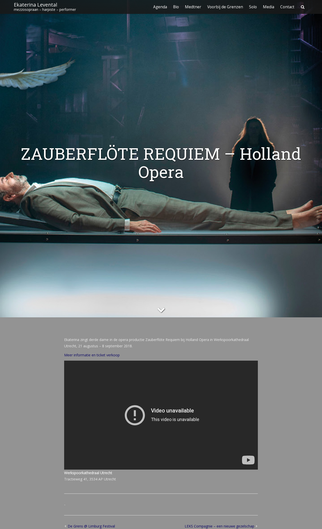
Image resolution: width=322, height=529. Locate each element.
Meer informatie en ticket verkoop (92, 355)
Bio (176, 7)
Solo (253, 7)
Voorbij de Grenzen (225, 7)
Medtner (193, 7)
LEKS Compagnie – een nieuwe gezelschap (219, 526)
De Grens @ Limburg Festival (91, 526)
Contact (287, 7)
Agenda (160, 7)
